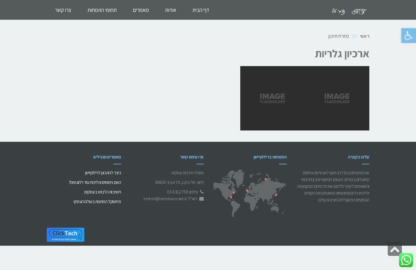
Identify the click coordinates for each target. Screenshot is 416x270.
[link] (408, 35)
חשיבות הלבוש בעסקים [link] (102, 192)
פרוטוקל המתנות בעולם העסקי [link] (97, 201)
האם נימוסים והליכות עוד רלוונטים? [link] (95, 182)
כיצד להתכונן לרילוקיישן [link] (103, 173)
